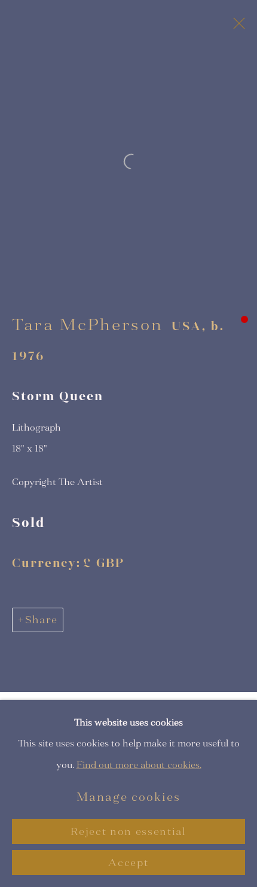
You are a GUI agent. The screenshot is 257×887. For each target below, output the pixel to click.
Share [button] (41, 620)
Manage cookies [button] (128, 797)
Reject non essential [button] (128, 832)
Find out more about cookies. (139, 764)
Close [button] (236, 27)
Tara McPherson (87, 324)
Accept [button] (128, 863)
